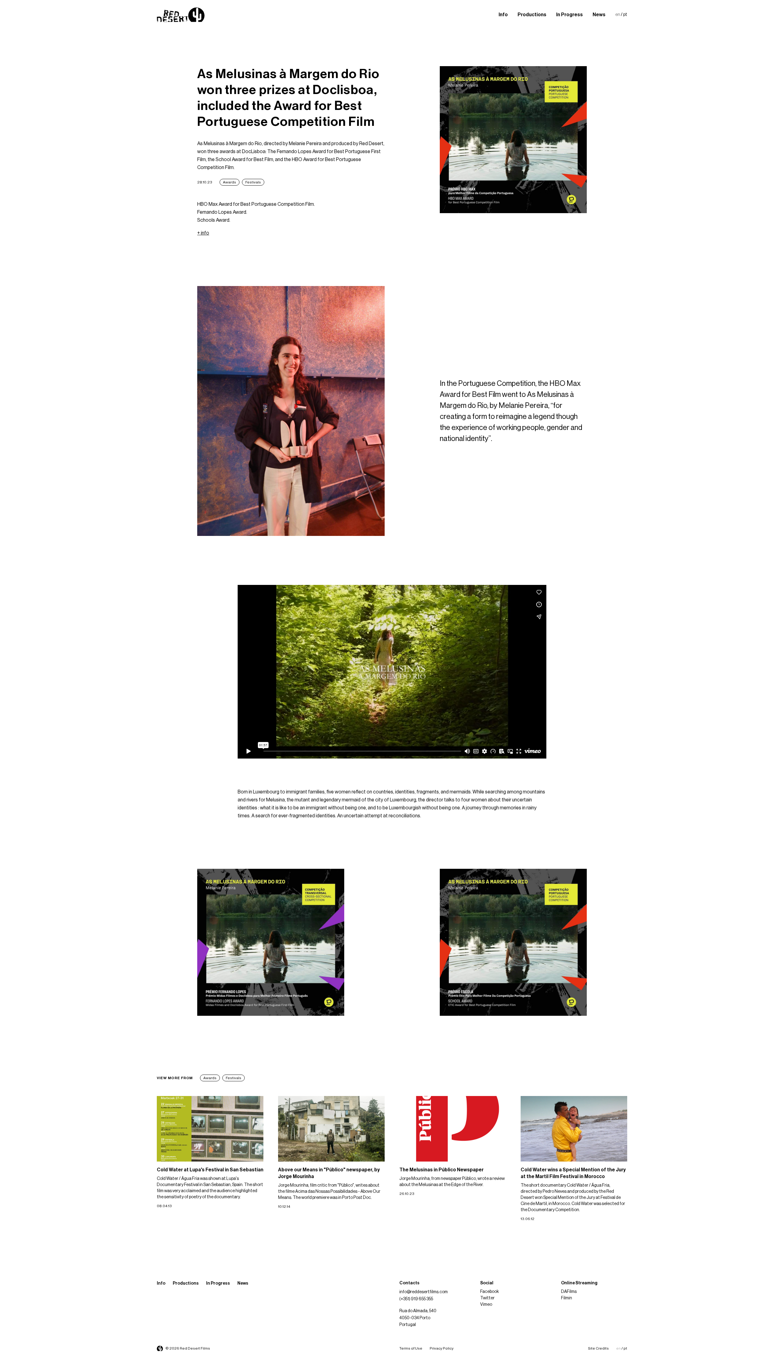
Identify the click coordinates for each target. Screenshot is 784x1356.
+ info (203, 233)
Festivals (253, 182)
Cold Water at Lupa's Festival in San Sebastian (210, 1169)
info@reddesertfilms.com (423, 1292)
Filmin (566, 1298)
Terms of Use (410, 1348)
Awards (229, 182)
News (599, 14)
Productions (532, 14)
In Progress (569, 14)
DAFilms (569, 1292)
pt (625, 15)
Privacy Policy (442, 1348)
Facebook (489, 1292)
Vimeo (486, 1304)
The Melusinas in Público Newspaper (441, 1169)
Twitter (487, 1298)
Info (503, 14)
